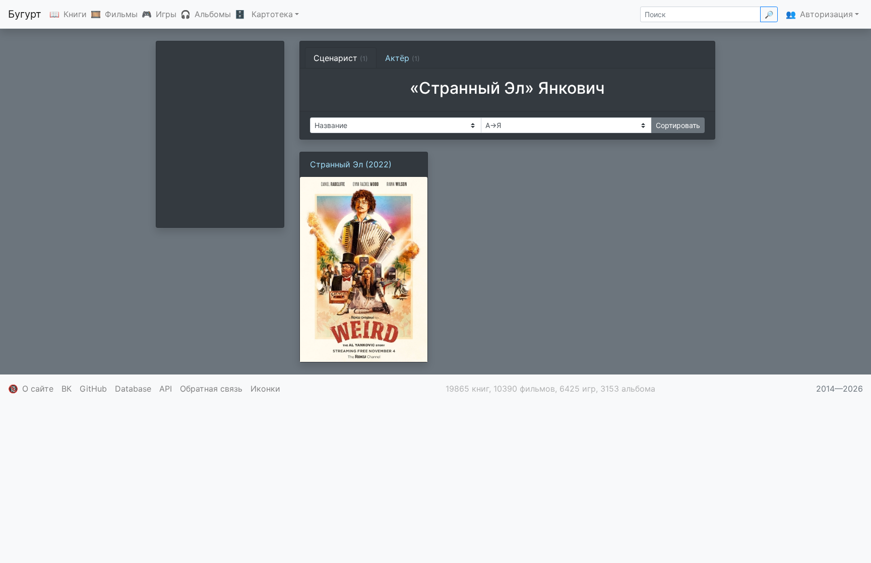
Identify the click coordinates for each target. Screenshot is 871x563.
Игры (166, 14)
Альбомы (213, 14)
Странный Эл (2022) (351, 164)
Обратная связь (211, 389)
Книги (75, 14)
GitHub (93, 389)
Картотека (272, 14)
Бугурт (24, 14)
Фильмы (121, 14)
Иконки (265, 389)
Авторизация (826, 14)
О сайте (37, 389)
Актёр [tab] (402, 58)
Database (133, 389)
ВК (66, 389)
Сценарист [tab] (341, 58)
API (165, 389)
